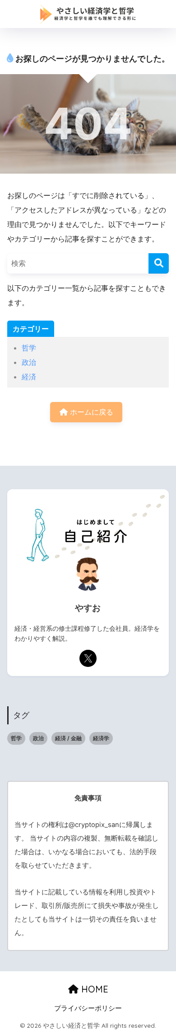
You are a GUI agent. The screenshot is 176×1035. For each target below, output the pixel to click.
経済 (29, 376)
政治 (29, 362)
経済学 (101, 738)
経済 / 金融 (68, 738)
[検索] (158, 263)
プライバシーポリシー (88, 1008)
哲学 (29, 347)
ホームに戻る (90, 411)
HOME (93, 989)
